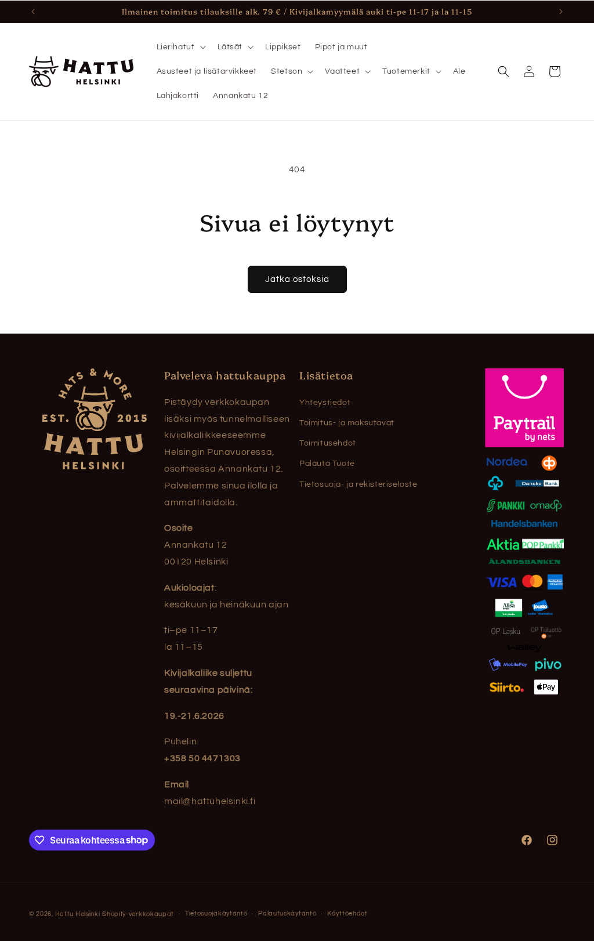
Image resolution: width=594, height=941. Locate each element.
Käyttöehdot (347, 913)
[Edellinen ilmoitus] (33, 12)
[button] (180, 47)
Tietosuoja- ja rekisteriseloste (358, 484)
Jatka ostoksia (297, 279)
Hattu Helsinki (77, 914)
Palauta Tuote (327, 463)
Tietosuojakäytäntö (216, 913)
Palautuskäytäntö (287, 913)
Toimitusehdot (327, 443)
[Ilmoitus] (561, 12)
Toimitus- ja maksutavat (346, 423)
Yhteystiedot (324, 403)
